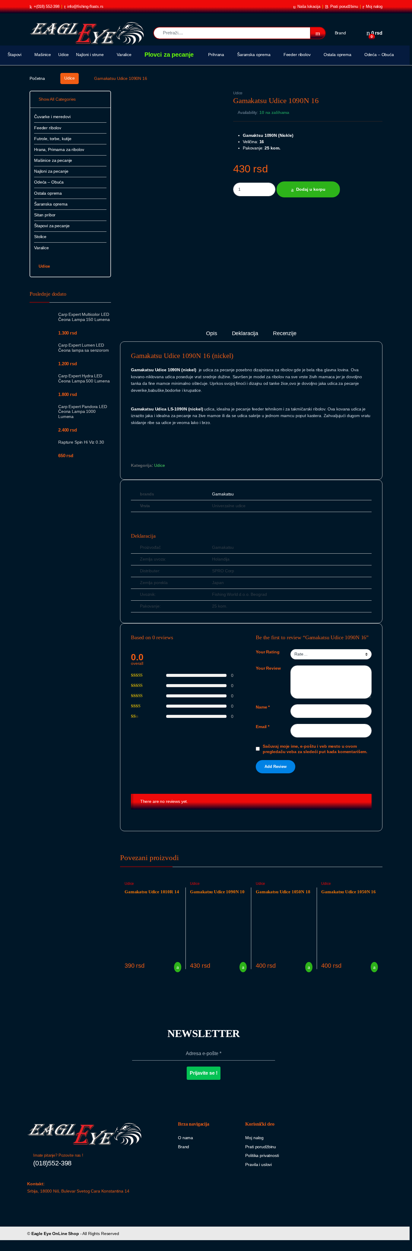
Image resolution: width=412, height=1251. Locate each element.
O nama (185, 1137)
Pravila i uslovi (258, 1164)
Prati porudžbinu (344, 6)
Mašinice (42, 54)
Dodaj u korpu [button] (175, 967)
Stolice (40, 236)
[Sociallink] (29, 1203)
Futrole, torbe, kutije (52, 138)
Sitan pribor (44, 214)
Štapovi (14, 54)
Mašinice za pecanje (53, 160)
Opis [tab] (211, 333)
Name (263, 707)
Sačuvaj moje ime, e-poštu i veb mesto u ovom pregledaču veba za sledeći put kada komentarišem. (315, 749)
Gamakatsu (223, 494)
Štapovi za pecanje (51, 225)
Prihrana (216, 54)
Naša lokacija (308, 6)
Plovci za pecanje (169, 54)
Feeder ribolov (297, 54)
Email (262, 726)
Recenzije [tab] (284, 333)
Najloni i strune (90, 54)
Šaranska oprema (254, 54)
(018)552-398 (52, 1163)
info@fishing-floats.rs (85, 6)
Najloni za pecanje (51, 171)
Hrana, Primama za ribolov (59, 149)
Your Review (268, 668)
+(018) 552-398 (46, 6)
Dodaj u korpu (310, 189)
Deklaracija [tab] (245, 333)
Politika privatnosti (262, 1155)
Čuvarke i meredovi (52, 116)
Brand (340, 32)
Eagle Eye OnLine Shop (55, 1233)
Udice (63, 54)
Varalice (124, 54)
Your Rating (267, 651)
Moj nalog (374, 6)
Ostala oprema (337, 54)
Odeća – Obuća (379, 54)
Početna (37, 78)
